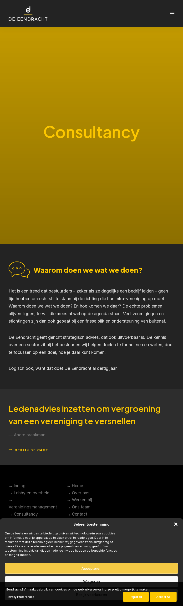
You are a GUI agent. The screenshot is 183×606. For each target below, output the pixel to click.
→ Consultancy (23, 514)
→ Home (75, 485)
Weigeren (91, 581)
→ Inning (17, 485)
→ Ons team (79, 507)
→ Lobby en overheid (29, 493)
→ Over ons (78, 493)
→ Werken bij (79, 499)
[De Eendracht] (28, 13)
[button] (175, 524)
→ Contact (77, 514)
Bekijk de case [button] (31, 450)
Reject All (136, 597)
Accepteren (91, 568)
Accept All (163, 597)
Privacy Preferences (20, 597)
